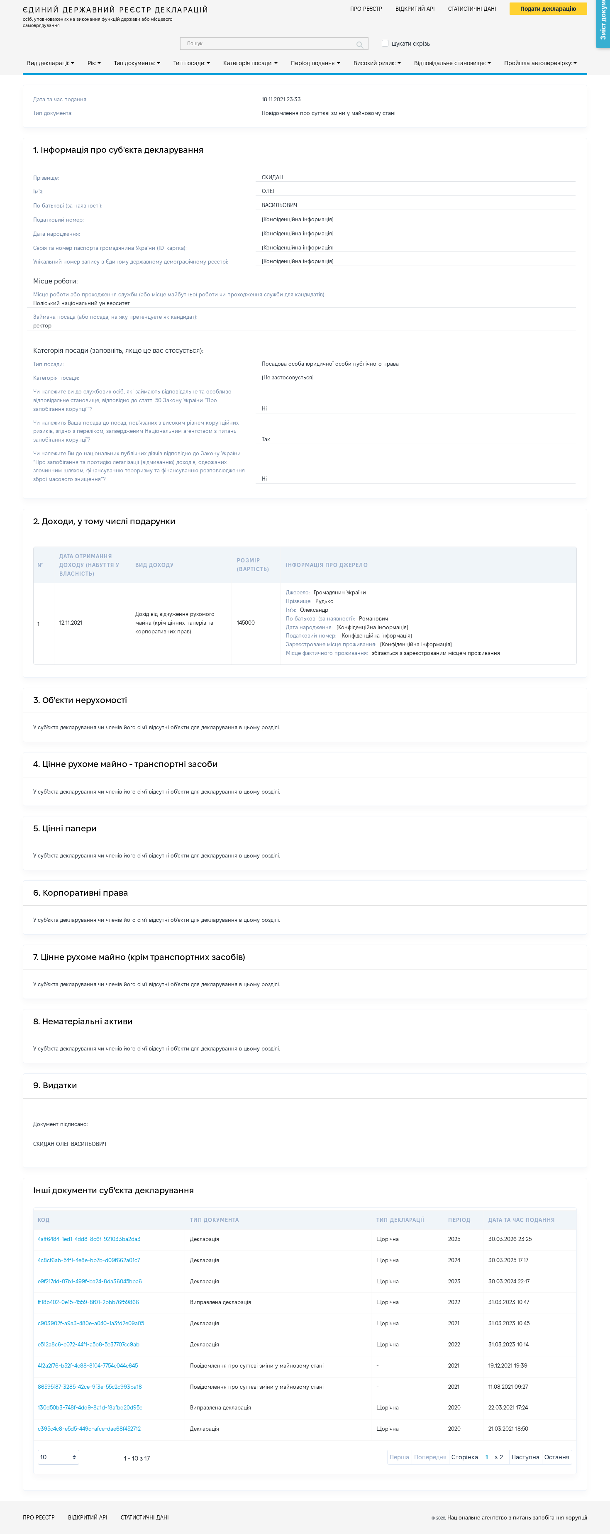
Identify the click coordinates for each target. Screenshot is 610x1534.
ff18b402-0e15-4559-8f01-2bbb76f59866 (88, 1302)
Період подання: (313, 63)
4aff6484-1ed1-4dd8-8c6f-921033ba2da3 (89, 1239)
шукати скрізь (411, 43)
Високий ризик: (375, 63)
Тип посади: (189, 63)
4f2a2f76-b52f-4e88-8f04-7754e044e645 (88, 1365)
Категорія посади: (248, 63)
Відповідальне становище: (450, 63)
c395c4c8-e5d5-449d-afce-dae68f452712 (89, 1428)
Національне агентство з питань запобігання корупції (517, 1517)
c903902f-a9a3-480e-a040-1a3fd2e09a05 (91, 1323)
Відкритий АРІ (415, 9)
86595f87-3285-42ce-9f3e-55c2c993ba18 (90, 1387)
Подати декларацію (548, 8)
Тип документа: (134, 63)
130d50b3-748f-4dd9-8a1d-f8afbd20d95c (90, 1407)
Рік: (92, 63)
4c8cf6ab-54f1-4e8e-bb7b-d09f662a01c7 (89, 1260)
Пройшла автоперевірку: (538, 63)
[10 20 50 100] (58, 1457)
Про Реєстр (366, 9)
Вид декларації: (48, 63)
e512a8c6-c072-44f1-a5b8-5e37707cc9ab (88, 1344)
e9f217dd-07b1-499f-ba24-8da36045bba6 (90, 1281)
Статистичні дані (472, 9)
